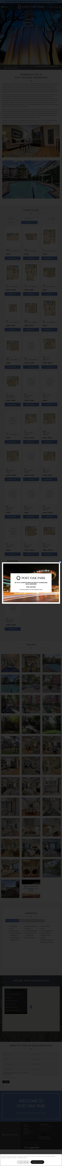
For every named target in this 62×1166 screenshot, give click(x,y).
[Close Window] (60, 562)
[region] (31, 1160)
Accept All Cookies (37, 1162)
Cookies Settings (23, 1162)
